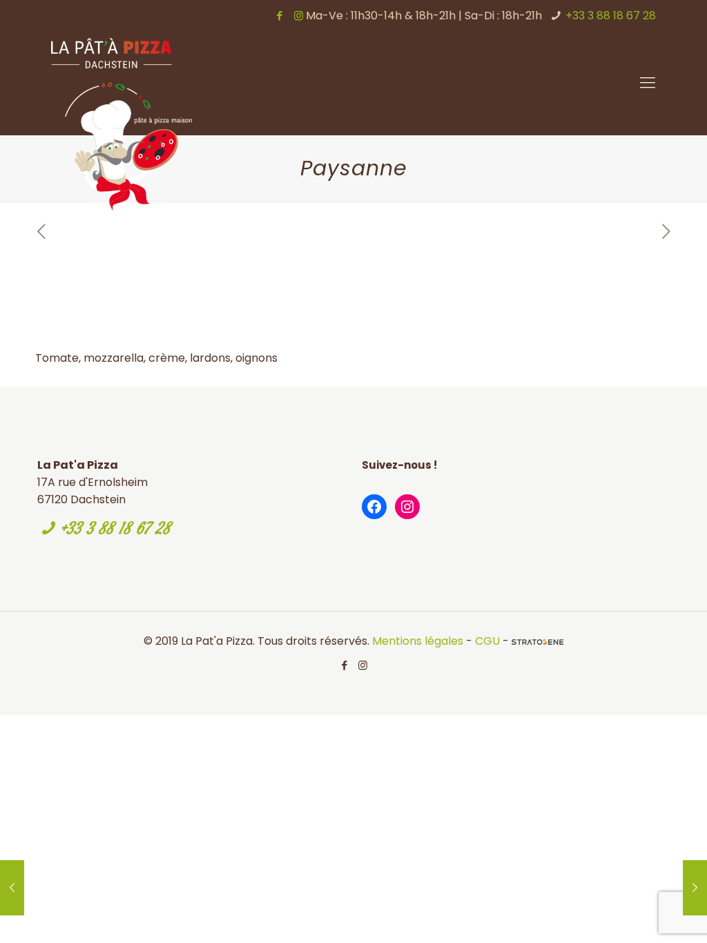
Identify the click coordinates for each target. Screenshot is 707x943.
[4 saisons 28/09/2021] (695, 887)
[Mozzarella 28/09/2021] (12, 887)
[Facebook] (280, 15)
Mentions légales (417, 641)
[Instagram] (298, 15)
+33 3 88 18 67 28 (610, 15)
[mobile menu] (647, 83)
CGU (487, 641)
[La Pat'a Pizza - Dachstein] (121, 124)
